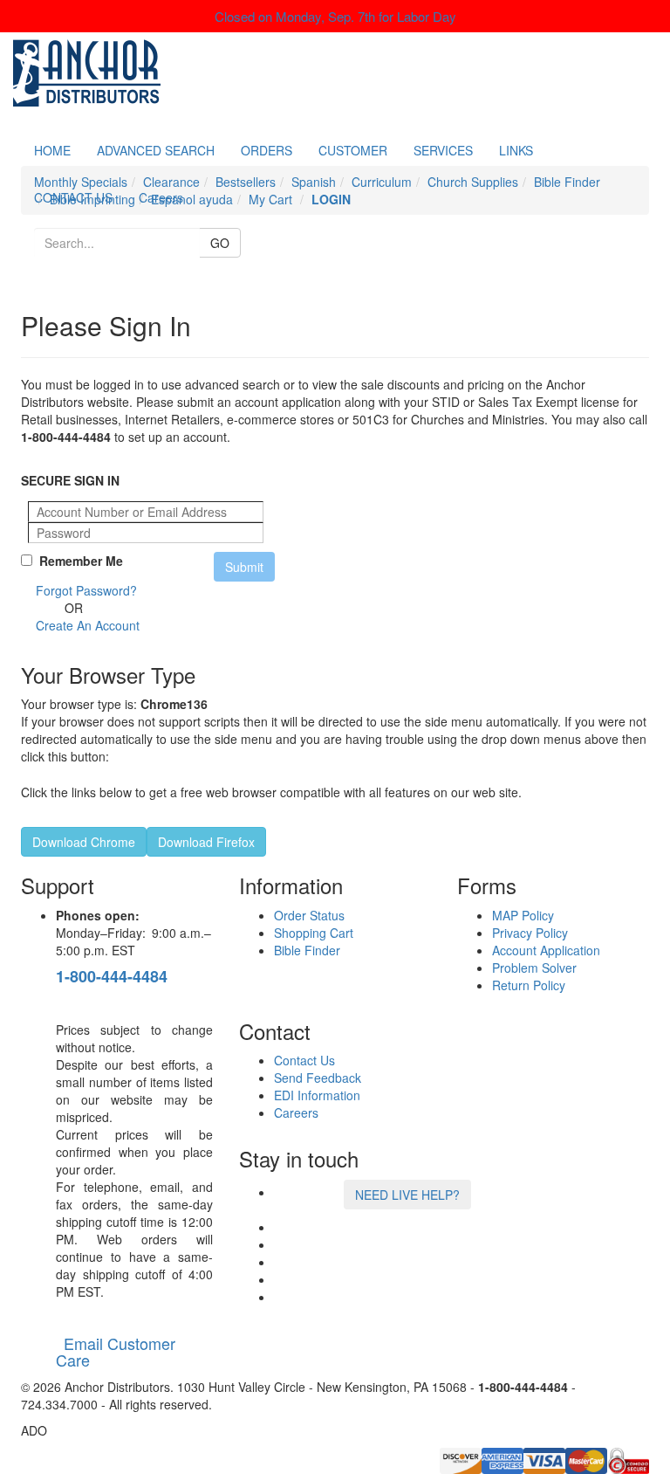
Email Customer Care (115, 1352)
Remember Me (77, 560)
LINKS (516, 150)
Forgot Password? (86, 590)
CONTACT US (73, 197)
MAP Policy (523, 915)
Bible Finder (307, 950)
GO (219, 242)
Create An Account (88, 625)
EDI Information (317, 1095)
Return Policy (528, 985)
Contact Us (304, 1060)
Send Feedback (317, 1077)
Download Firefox (206, 842)
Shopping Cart (313, 932)
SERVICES (443, 150)
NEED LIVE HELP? (407, 1194)
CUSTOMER (352, 150)
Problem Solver (534, 967)
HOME (52, 150)
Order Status (309, 915)
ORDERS (266, 150)
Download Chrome (83, 842)
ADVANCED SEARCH (156, 150)
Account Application (546, 950)
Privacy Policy (530, 932)
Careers (161, 197)
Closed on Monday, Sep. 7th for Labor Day (335, 16)
